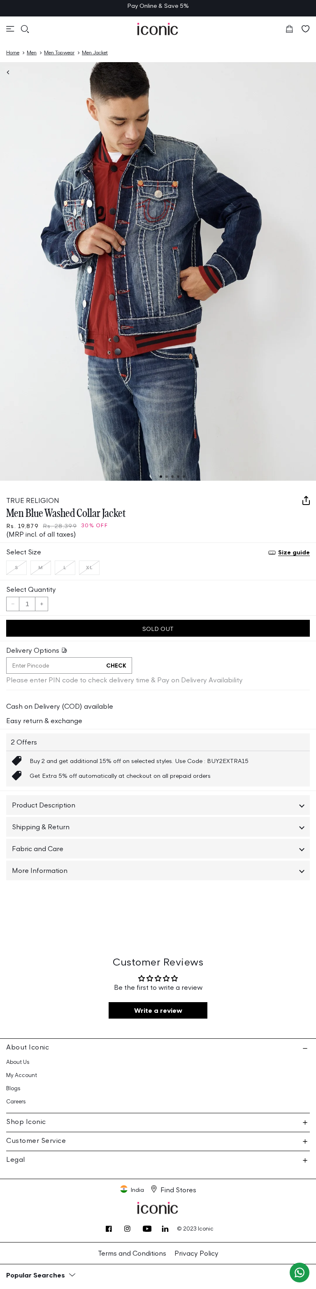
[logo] (158, 29)
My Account (21, 1075)
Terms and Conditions (132, 1253)
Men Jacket (95, 52)
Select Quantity (31, 589)
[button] (10, 29)
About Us (18, 1062)
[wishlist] (306, 29)
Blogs (13, 1088)
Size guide (294, 552)
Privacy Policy (196, 1253)
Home (12, 52)
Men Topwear (59, 52)
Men (32, 52)
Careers (16, 1101)
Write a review (158, 1010)
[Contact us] (299, 1272)
